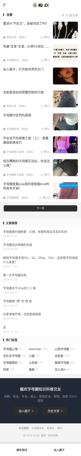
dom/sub (38, 349)
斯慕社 (50, 428)
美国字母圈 (65, 362)
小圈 (34, 355)
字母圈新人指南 (13, 151)
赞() (45, 37)
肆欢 (59, 428)
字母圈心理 (12, 349)
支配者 (62, 355)
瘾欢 (43, 435)
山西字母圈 (65, 349)
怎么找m (62, 369)
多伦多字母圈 (14, 355)
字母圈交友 (38, 428)
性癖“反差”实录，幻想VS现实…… (26, 46)
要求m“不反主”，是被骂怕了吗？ (26, 23)
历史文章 (55, 411)
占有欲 (36, 362)
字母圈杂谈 (11, 60)
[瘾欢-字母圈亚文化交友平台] (40, 5)
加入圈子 (26, 411)
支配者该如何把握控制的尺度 (23, 92)
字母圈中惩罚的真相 (17, 115)
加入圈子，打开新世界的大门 (23, 69)
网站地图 (53, 435)
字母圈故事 (11, 197)
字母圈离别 (12, 362)
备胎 (34, 369)
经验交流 (9, 37)
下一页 (40, 208)
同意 (8, 369)
